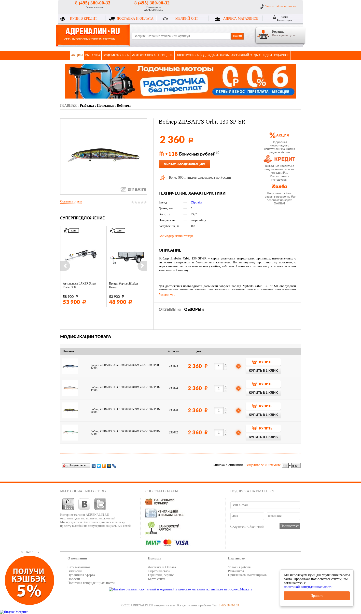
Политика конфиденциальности (91, 583)
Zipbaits (196, 202)
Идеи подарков (276, 55)
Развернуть (167, 295)
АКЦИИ (77, 55)
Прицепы (165, 55)
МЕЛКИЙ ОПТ (186, 18)
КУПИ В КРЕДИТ (83, 18)
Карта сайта (156, 579)
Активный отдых (246, 55)
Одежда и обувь (215, 55)
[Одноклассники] (104, 466)
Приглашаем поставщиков (247, 575)
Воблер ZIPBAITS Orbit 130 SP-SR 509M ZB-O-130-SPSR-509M (125, 410)
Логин (284, 16)
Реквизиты (236, 571)
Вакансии (75, 571)
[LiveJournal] (114, 466)
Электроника (187, 55)
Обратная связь (159, 571)
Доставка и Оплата (162, 567)
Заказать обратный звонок (280, 6)
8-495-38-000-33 (229, 605)
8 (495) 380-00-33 (93, 2)
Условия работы (239, 567)
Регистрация (284, 20)
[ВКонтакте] (93, 466)
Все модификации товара (176, 236)
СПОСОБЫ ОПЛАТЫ (161, 491)
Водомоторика (116, 55)
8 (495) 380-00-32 (152, 2)
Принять (317, 596)
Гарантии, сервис (161, 575)
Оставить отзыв (71, 201)
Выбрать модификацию (184, 164)
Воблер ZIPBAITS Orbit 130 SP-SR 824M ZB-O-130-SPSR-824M (125, 432)
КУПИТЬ (265, 362)
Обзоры (194, 310)
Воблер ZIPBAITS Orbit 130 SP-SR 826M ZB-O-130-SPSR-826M (125, 366)
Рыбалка (92, 55)
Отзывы (170, 310)
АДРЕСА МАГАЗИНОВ (240, 18)
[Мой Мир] (109, 466)
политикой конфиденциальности (308, 587)
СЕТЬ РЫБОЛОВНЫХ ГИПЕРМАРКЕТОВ (89, 39)
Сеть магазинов (79, 567)
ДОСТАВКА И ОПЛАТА (135, 18)
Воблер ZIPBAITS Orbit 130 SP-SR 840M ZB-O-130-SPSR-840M (125, 388)
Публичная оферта (81, 575)
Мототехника (143, 55)
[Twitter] (98, 466)
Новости (74, 579)
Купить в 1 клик (263, 370)
